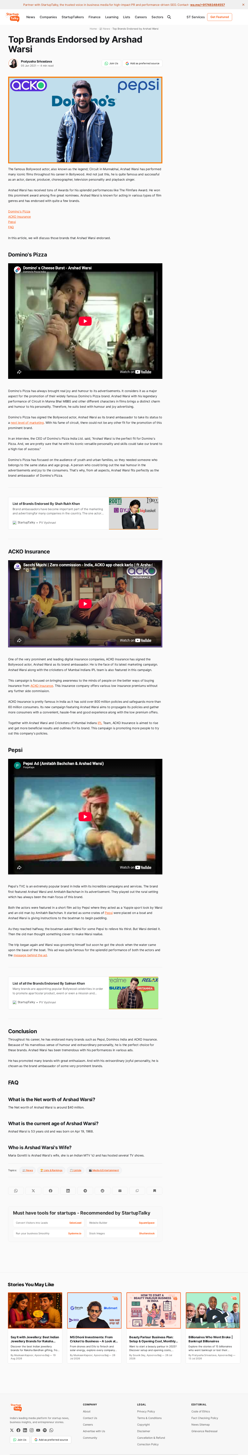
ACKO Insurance (19, 217)
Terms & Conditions (149, 1418)
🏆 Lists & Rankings (51, 1170)
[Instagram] (32, 1430)
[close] (243, 5)
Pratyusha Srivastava (36, 61)
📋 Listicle (75, 1170)
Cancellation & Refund (151, 1437)
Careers (141, 17)
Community (90, 1437)
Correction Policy (148, 1444)
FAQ (11, 227)
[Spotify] (45, 1430)
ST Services (196, 17)
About (86, 1411)
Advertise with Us (94, 1431)
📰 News (27, 1170)
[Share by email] (120, 1191)
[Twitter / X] (12, 1430)
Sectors (157, 17)
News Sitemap (200, 1424)
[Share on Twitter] (33, 1191)
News (30, 17)
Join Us (113, 63)
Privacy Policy (146, 1411)
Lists (126, 17)
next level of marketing (27, 423)
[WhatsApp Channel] (51, 1430)
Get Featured (219, 17)
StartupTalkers (73, 17)
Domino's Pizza (19, 211)
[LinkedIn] (25, 1430)
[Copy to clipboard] (137, 1191)
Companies (48, 17)
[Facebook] (18, 1430)
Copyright (143, 1424)
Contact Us (90, 1418)
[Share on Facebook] (51, 1191)
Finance (95, 17)
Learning (111, 17)
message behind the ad (30, 955)
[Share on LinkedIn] (68, 1191)
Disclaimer (143, 1431)
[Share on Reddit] (102, 1191)
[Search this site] (169, 17)
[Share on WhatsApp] (16, 1191)
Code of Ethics (200, 1411)
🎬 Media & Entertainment (104, 1170)
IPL (100, 723)
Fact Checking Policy (204, 1418)
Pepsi (12, 222)
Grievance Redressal (204, 1431)
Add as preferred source (144, 63)
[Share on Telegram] (85, 1191)
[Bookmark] (154, 1191)
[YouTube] (38, 1430)
